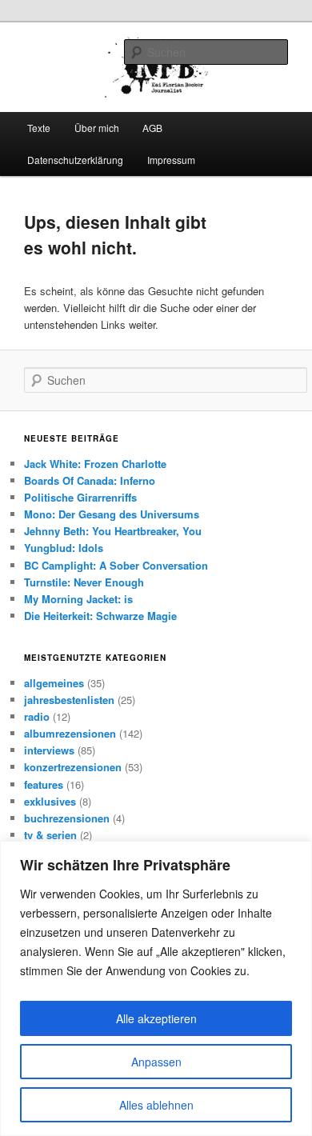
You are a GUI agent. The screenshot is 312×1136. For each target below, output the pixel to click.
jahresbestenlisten (69, 699)
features (43, 784)
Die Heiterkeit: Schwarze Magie (100, 615)
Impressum (171, 159)
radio (37, 716)
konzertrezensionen (73, 766)
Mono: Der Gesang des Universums (111, 514)
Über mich (96, 127)
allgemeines (54, 682)
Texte (38, 127)
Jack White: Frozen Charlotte (95, 463)
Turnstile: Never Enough (84, 582)
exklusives (50, 801)
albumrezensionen (70, 733)
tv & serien (50, 834)
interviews (49, 750)
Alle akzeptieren (156, 1018)
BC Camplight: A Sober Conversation (116, 565)
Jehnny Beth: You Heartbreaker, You (113, 530)
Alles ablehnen (156, 1105)
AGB (152, 127)
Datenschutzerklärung (75, 159)
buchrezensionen (67, 818)
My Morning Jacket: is (78, 598)
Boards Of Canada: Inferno (89, 480)
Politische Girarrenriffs (80, 497)
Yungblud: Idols (63, 547)
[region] (156, 988)
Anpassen (156, 1062)
